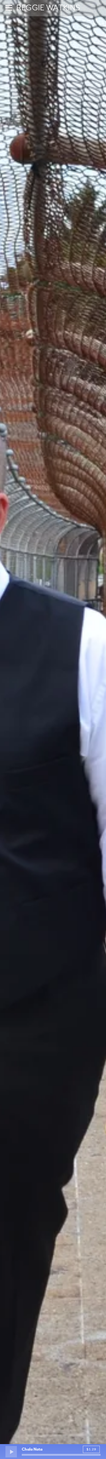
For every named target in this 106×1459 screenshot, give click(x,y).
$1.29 (91, 1449)
